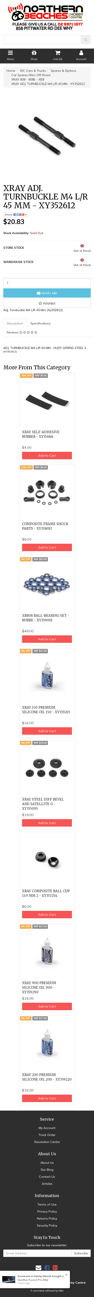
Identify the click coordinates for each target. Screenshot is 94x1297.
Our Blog (47, 1170)
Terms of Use (47, 1204)
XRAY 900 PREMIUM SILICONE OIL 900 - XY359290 (39, 987)
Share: (9, 214)
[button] (47, 303)
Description (15, 323)
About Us (47, 1163)
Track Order (47, 1135)
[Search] (86, 39)
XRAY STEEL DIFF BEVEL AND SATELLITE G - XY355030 (43, 804)
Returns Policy (47, 1218)
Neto (61, 1290)
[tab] (15, 323)
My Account (47, 1128)
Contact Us (47, 1177)
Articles (47, 1184)
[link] (47, 1267)
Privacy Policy (47, 1211)
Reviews (13, 332)
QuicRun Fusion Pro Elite (32, 1279)
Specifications (40, 323)
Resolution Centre (47, 1142)
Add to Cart (47, 455)
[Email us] (38, 1267)
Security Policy (47, 1225)
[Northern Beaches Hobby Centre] (47, 15)
